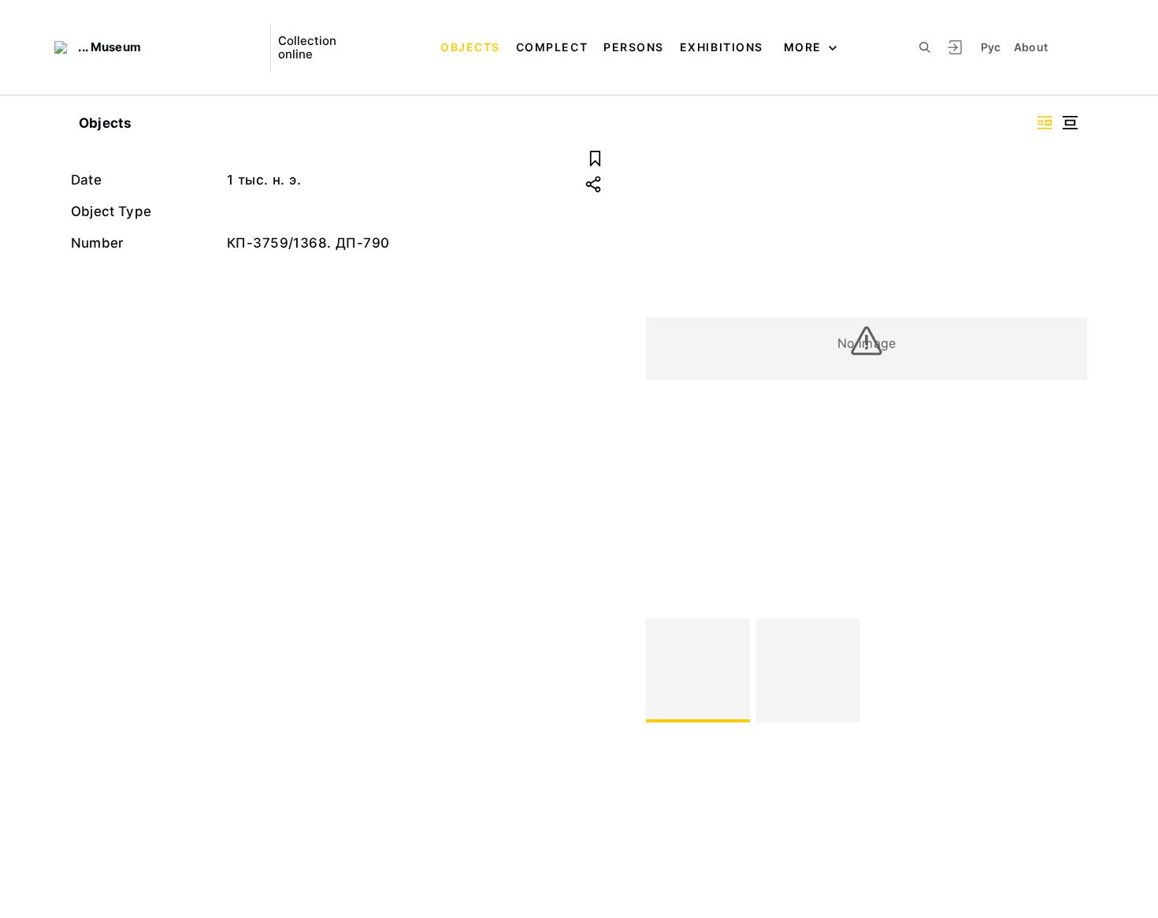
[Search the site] (925, 47)
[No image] (698, 670)
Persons (633, 47)
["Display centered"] (1069, 122)
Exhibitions (721, 47)
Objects (470, 47)
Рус (991, 47)
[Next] (1068, 670)
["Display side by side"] (1044, 122)
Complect (552, 47)
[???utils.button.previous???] (665, 670)
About (1031, 47)
